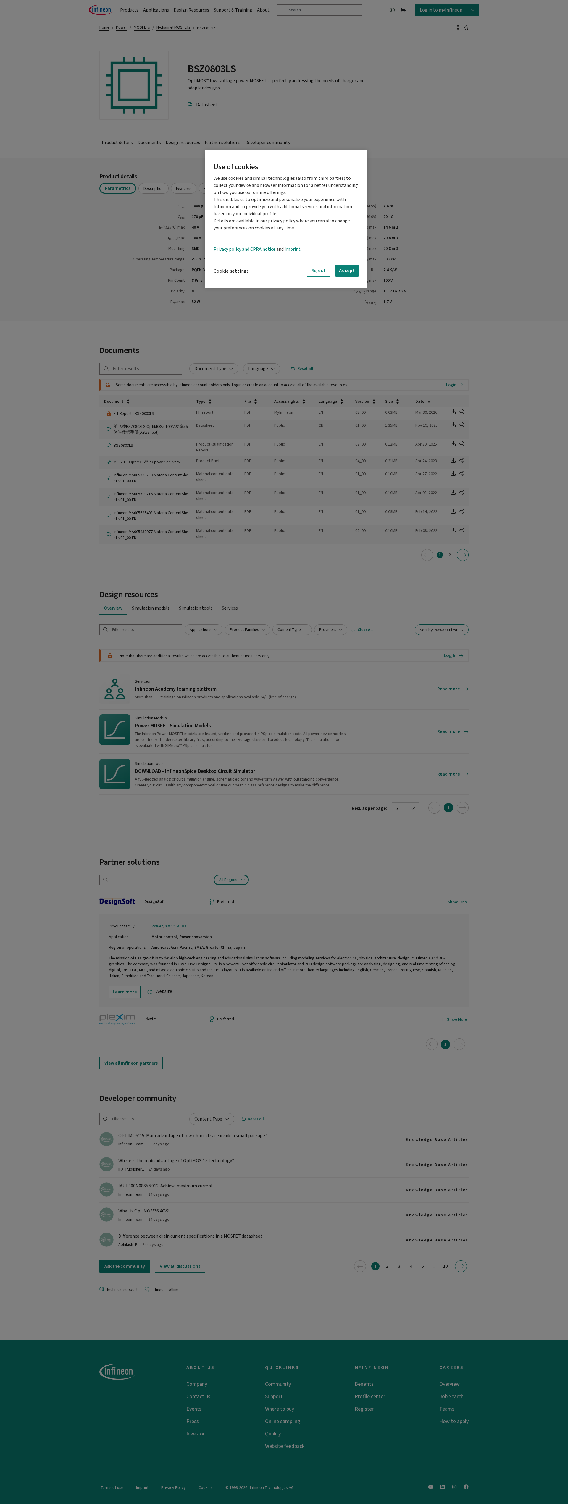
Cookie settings (231, 271)
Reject (318, 270)
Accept (347, 270)
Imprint (293, 249)
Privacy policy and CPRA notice (244, 249)
